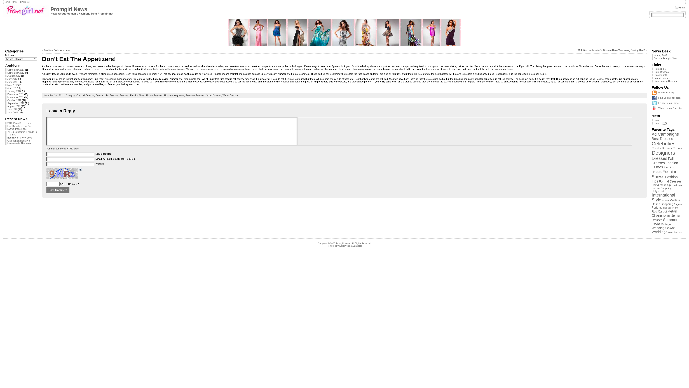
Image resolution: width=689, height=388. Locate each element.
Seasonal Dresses (195, 95)
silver (87, 69)
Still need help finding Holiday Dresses (163, 69)
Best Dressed (662, 139)
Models (674, 200)
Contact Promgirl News (666, 58)
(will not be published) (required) (115, 159)
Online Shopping (662, 204)
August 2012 (13, 76)
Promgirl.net (660, 69)
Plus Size (667, 208)
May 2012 (12, 85)
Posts (681, 7)
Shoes (667, 215)
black (76, 69)
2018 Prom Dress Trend (19, 123)
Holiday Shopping (662, 188)
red (62, 69)
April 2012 (12, 88)
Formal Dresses (154, 95)
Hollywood (658, 191)
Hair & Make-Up (661, 184)
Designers (663, 153)
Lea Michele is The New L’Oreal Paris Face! (19, 127)
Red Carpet (659, 211)
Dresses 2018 (661, 75)
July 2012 (12, 79)
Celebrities (664, 143)
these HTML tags (69, 148)
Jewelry (665, 201)
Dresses (124, 95)
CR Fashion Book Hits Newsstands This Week (19, 142)
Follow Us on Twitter (668, 103)
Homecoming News (174, 95)
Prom (675, 207)
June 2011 (12, 112)
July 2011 (12, 109)
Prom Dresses (661, 72)
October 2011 (14, 100)
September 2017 (15, 69)
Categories (10, 55)
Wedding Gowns (663, 228)
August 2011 (13, 106)
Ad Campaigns (665, 134)
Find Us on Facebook (669, 97)
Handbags (676, 185)
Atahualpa (357, 246)
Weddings (659, 232)
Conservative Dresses (107, 95)
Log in (657, 120)
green (68, 69)
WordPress (344, 246)
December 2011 (15, 94)
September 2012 (15, 72)
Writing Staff (660, 55)
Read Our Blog (666, 92)
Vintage (666, 224)
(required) (103, 154)
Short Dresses (213, 95)
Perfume (657, 207)
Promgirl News (68, 9)
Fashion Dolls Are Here (57, 50)
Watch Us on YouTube (670, 108)
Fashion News (137, 95)
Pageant (678, 204)
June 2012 (12, 82)
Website (99, 164)
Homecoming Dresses (665, 81)
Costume (678, 148)
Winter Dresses (230, 95)
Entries (660, 123)
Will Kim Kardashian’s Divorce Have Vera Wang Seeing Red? (611, 50)
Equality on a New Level (19, 137)
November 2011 (15, 97)
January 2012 (14, 91)
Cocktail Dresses (85, 95)
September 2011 (15, 103)
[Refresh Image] (81, 170)
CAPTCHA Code (68, 184)
